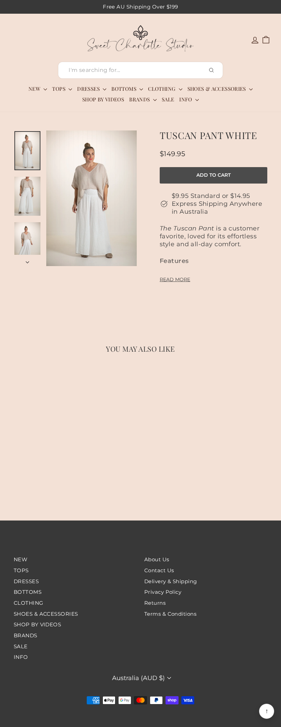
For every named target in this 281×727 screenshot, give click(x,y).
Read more (175, 279)
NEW (35, 88)
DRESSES (89, 88)
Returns (155, 603)
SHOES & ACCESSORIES (217, 88)
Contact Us (159, 570)
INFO (186, 99)
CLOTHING (162, 88)
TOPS (59, 88)
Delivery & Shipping (170, 581)
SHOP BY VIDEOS (103, 99)
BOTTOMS (124, 88)
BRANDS (140, 99)
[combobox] (140, 70)
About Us (156, 559)
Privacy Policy (162, 592)
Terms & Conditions (170, 614)
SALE (168, 99)
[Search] (211, 70)
